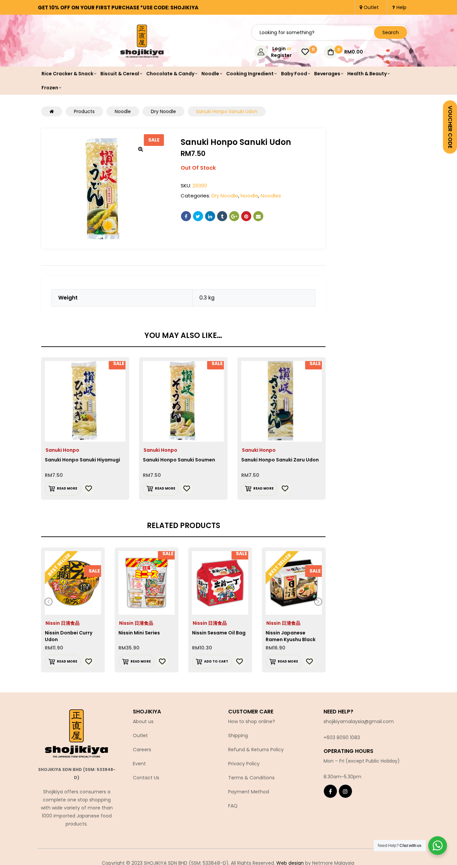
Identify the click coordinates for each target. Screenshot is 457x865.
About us (143, 721)
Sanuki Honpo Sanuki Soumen (179, 459)
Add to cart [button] (216, 661)
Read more (67, 488)
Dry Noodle (224, 195)
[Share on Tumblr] (222, 216)
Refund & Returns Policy (256, 749)
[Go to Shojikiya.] (52, 111)
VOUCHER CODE (450, 127)
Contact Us (146, 777)
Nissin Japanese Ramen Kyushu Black (290, 636)
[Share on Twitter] (198, 216)
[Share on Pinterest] (246, 216)
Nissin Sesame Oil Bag (219, 632)
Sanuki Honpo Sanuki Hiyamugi (82, 459)
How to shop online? (251, 721)
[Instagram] (345, 791)
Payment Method (248, 791)
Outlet (140, 735)
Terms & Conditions (251, 777)
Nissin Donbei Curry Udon (68, 636)
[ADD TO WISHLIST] (88, 488)
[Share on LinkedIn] (210, 216)
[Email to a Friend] (258, 216)
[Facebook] (330, 791)
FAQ (233, 805)
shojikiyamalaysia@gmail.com (359, 721)
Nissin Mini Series (139, 632)
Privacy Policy (244, 763)
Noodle (249, 195)
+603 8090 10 (339, 737)
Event (139, 763)
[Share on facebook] (186, 216)
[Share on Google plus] (234, 216)
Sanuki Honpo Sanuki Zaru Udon (280, 459)
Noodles (271, 195)
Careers (142, 749)
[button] (141, 149)
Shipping (238, 735)
